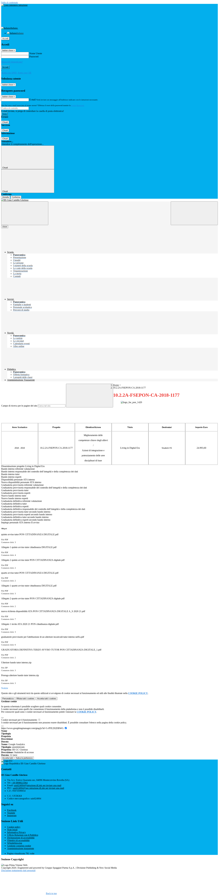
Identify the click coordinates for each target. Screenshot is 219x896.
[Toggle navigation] (24, 213)
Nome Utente (35, 53)
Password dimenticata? (12, 62)
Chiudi (5, 122)
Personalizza (8, 698)
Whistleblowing (14, 843)
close (4, 227)
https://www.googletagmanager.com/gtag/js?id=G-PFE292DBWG (32, 728)
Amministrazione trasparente (20, 848)
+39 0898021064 (19, 782)
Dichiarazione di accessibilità (20, 837)
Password (33, 56)
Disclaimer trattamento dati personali (18, 870)
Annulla (5, 197)
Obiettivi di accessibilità (18, 840)
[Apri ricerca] (194, 213)
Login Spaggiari (77, 105)
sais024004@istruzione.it (37, 785)
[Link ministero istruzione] (14, 5)
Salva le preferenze (24, 758)
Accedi (5, 38)
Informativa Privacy (16, 832)
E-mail (32, 99)
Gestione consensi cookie (19, 845)
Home (116, 385)
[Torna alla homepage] (109, 200)
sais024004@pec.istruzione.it (38, 788)
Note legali (12, 829)
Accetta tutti (46, 698)
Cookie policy (13, 827)
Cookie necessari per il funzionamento (19, 720)
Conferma (16, 197)
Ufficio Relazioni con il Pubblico (22, 835)
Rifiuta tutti (25, 698)
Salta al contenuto (9, 2)
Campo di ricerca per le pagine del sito (19, 405)
